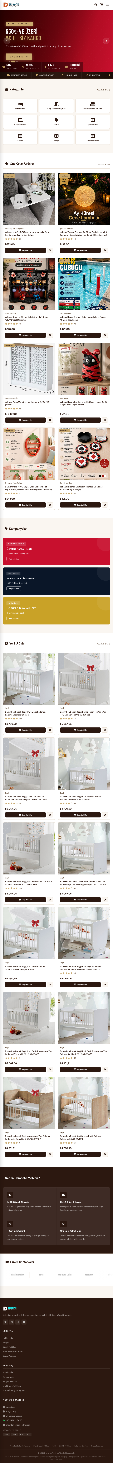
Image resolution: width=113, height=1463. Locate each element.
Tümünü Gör (102, 90)
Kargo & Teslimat (10, 1381)
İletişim (6, 1342)
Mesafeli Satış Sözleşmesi (14, 1390)
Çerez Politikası (9, 1356)
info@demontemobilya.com (18, 1425)
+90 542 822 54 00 (14, 1420)
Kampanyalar (8, 1377)
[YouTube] (23, 1322)
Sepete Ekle (27, 250)
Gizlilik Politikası (9, 1347)
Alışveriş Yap (14, 559)
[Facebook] (11, 1322)
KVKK (54, 1446)
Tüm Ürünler (8, 1372)
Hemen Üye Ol (17, 58)
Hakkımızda (8, 1338)
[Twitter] (5, 1322)
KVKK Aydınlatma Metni (13, 1351)
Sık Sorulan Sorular (14, 1416)
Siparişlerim (10, 1407)
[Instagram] (17, 1322)
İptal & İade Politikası (12, 1386)
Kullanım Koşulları (81, 1446)
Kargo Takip (11, 1411)
